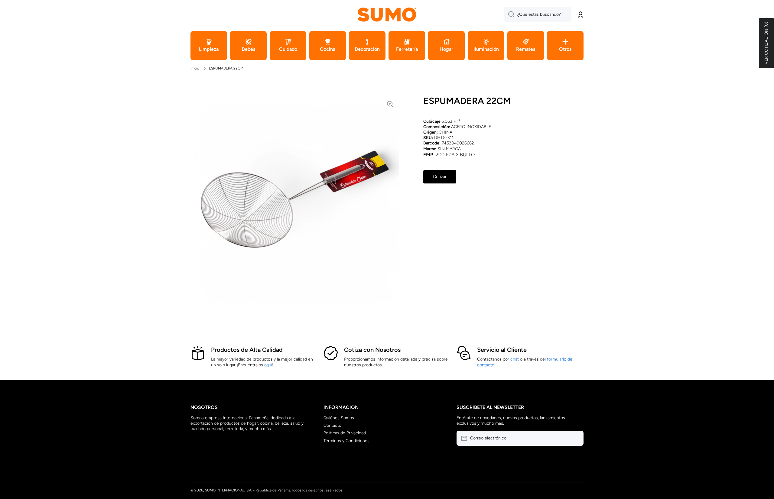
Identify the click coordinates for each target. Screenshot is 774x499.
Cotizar (440, 176)
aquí (268, 365)
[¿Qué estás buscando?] (509, 14)
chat (514, 359)
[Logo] (387, 14)
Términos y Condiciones (346, 440)
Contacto (332, 425)
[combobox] (537, 14)
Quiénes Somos (339, 417)
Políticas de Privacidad (345, 433)
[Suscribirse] (576, 438)
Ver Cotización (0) (766, 43)
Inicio (194, 68)
